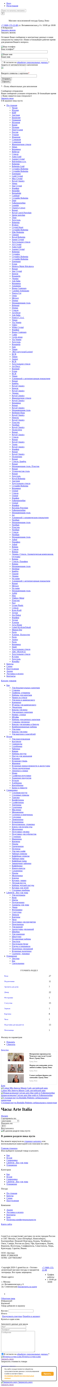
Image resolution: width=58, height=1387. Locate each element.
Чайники (16, 749)
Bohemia (16, 164)
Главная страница (9, 1148)
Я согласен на (26, 62)
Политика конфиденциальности (21, 1219)
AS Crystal (16, 244)
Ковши (15, 751)
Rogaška (15, 661)
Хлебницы (17, 783)
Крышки (16, 758)
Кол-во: (4, 1311)
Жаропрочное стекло (21, 144)
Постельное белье (20, 944)
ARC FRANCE (19, 652)
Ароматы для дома (20, 905)
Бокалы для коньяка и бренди (25, 724)
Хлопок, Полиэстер (21, 634)
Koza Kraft (16, 610)
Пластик (16, 422)
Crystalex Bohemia (20, 169)
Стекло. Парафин (20, 561)
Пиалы (15, 844)
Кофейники (17, 866)
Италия (15, 110)
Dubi (14, 200)
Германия (16, 120)
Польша (15, 127)
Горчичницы (18, 846)
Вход (8, 3)
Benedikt (16, 191)
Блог (3, 1085)
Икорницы (17, 839)
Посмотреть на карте (27, 1287)
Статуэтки (16, 912)
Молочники (17, 829)
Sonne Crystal (18, 239)
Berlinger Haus (18, 413)
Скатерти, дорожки (21, 953)
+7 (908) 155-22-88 (9, 25)
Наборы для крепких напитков (26, 719)
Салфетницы (18, 802)
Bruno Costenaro (19, 288)
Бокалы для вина (19, 710)
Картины (16, 917)
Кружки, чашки (19, 880)
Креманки (16, 702)
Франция (16, 137)
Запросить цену (25, 1382)
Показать (10, 1042)
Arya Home (17, 625)
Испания (16, 122)
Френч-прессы (18, 868)
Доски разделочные (21, 768)
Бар (8, 1155)
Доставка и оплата (14, 673)
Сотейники (17, 746)
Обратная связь (8, 1298)
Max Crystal (17, 178)
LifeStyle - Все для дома (17, 1163)
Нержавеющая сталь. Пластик (25, 466)
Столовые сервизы (20, 795)
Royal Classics (18, 181)
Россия (15, 132)
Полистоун (17, 430)
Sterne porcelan (18, 215)
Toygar (15, 613)
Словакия (16, 139)
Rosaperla (16, 276)
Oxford (15, 491)
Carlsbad (15, 195)
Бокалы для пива (19, 731)
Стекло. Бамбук (19, 461)
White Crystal (18, 327)
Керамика (16, 149)
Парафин (16, 542)
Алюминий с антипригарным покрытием (31, 378)
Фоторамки (17, 910)
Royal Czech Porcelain (21, 213)
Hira (14, 595)
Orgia (14, 295)
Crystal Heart (17, 227)
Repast (15, 210)
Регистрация (12, 6)
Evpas (14, 264)
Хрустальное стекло (21, 242)
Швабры (16, 931)
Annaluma (16, 286)
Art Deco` (16, 366)
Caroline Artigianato (20, 291)
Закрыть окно (7, 98)
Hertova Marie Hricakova (23, 266)
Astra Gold (16, 156)
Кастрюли (16, 741)
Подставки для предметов (24, 922)
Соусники (16, 817)
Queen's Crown (18, 208)
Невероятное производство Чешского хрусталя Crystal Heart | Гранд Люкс (40, 1056)
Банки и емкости (19, 788)
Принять (47, 1374)
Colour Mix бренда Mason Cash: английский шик (23, 1090)
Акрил (15, 359)
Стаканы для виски (21, 722)
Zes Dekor (16, 615)
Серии (9, 666)
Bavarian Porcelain (20, 508)
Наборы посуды (19, 753)
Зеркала (15, 914)
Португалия (17, 130)
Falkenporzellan (18, 203)
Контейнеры (17, 785)
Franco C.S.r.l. (18, 317)
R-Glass (15, 656)
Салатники (17, 807)
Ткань (14, 444)
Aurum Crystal (18, 159)
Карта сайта (6, 1224)
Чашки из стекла (19, 697)
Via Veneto (16, 322)
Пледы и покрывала (21, 946)
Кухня (9, 1158)
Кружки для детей (20, 888)
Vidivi (14, 325)
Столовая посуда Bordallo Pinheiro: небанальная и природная (29, 1102)
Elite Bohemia (18, 232)
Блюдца (15, 878)
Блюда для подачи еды (22, 827)
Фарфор (15, 188)
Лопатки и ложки (20, 771)
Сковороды (17, 744)
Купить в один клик (31, 1356)
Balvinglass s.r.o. (19, 161)
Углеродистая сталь (21, 471)
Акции (9, 671)
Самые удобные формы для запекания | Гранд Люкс (40, 1076)
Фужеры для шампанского (24, 705)
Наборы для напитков (22, 695)
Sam (14, 347)
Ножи (14, 773)
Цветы (15, 900)
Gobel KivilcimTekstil (21, 627)
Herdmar (15, 569)
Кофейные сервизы (21, 856)
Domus (15, 300)
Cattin (14, 334)
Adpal (14, 539)
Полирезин (17, 456)
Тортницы (16, 805)
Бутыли (15, 780)
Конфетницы (18, 800)
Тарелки (16, 797)
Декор (14, 907)
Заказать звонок (8, 30)
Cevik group (17, 337)
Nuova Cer (16, 293)
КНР (14, 113)
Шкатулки (16, 936)
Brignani (15, 305)
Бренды (9, 664)
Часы (14, 919)
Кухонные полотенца (21, 951)
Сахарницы (17, 871)
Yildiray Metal (18, 598)
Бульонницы (17, 822)
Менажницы (17, 812)
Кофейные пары (19, 861)
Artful (14, 593)
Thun (14, 217)
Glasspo (15, 234)
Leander (15, 205)
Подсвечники (18, 902)
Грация (15, 573)
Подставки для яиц (20, 831)
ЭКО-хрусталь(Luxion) (22, 352)
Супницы (16, 836)
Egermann (16, 173)
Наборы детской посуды (23, 885)
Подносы (16, 849)
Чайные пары (18, 858)
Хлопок (15, 622)
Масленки (16, 810)
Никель (15, 417)
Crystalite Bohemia (20, 171)
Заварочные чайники (21, 863)
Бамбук (15, 383)
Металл (15, 298)
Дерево (15, 278)
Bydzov (15, 225)
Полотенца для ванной (22, 949)
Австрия (16, 115)
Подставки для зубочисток (24, 834)
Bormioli (15, 369)
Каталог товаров (8, 681)
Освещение (11, 1165)
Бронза (15, 273)
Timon (14, 320)
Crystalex (16, 254)
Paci (14, 603)
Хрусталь (16, 220)
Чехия (14, 108)
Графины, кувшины (21, 692)
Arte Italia (16, 281)
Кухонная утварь (19, 761)
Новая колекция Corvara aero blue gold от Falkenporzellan (27, 1095)
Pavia (14, 632)
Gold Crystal (17, 176)
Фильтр (4, 1116)
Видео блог (5, 1050)
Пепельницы (18, 924)
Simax (14, 147)
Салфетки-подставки (21, 775)
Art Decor (16, 313)
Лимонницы (17, 819)
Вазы (14, 897)
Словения (16, 142)
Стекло (15, 154)
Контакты (11, 676)
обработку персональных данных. (32, 62)
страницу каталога (32, 1141)
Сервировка (12, 1160)
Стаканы (16, 690)
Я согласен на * (26, 1354)
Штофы (15, 717)
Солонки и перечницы (22, 814)
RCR (14, 354)
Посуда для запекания (22, 756)
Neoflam (15, 425)
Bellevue (15, 152)
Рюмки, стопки (19, 714)
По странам (11, 105)
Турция (15, 134)
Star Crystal (17, 186)
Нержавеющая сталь (21, 303)
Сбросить (10, 1044)
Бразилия (16, 117)
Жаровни (16, 763)
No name (16, 578)
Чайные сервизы (19, 853)
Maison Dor (17, 630)
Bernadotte (16, 193)
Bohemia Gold (18, 166)
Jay (13, 515)
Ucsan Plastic (17, 605)
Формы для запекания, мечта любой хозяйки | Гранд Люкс (41, 1066)
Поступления (12, 669)
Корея (14, 125)
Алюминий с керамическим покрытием (30, 517)
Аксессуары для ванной (23, 929)
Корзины (16, 841)
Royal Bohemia (18, 237)
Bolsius (15, 547)
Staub (14, 647)
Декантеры (17, 707)
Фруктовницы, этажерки (23, 824)
